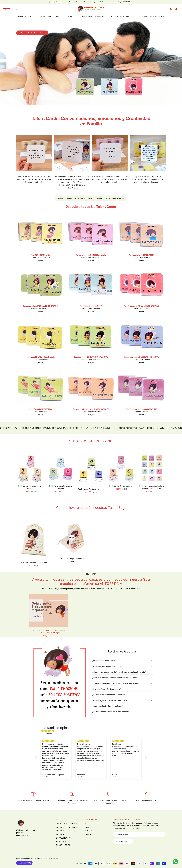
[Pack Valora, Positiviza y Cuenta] (91, 470)
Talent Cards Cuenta (141, 360)
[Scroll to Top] (177, 856)
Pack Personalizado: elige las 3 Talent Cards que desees (151, 487)
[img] (92, 731)
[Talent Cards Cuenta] (141, 335)
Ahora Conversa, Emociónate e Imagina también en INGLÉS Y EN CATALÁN (91, 198)
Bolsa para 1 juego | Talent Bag (72, 559)
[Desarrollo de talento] (91, 8)
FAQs (87, 827)
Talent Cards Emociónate (91, 257)
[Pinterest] (72, 863)
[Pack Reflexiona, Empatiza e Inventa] (61, 468)
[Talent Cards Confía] (40, 386)
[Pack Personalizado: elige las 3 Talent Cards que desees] (152, 468)
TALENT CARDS (24, 17)
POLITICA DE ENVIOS (65, 831)
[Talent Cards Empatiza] (91, 283)
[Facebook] (77, 863)
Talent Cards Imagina (141, 257)
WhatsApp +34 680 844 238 (124, 2)
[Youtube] (85, 863)
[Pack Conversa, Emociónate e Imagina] (30, 468)
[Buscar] (16, 8)
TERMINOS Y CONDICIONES (68, 824)
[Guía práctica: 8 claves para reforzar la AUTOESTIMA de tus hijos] (48, 610)
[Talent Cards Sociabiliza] (91, 386)
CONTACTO (89, 831)
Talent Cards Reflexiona (40, 308)
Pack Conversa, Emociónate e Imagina (30, 487)
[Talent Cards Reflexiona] (40, 284)
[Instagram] (81, 863)
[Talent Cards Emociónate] (91, 233)
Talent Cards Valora (40, 360)
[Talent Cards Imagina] (141, 233)
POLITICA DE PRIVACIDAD (67, 827)
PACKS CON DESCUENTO (50, 17)
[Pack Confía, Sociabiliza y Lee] (121, 468)
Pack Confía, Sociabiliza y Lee (121, 486)
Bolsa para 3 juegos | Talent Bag (34, 562)
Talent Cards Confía (40, 412)
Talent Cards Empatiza (91, 308)
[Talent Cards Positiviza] (91, 335)
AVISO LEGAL (61, 841)
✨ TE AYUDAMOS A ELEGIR (150, 17)
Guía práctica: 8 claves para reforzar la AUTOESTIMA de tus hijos (49, 631)
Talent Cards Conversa (40, 257)
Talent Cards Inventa (141, 309)
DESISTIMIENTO (63, 845)
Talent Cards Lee (141, 412)
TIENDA (88, 834)
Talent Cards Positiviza (91, 360)
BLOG (87, 824)
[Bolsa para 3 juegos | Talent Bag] (33, 539)
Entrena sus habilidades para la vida (32, 33)
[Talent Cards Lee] (141, 386)
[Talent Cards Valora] (40, 335)
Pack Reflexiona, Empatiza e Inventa (60, 487)
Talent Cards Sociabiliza (91, 412)
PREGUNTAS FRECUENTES (93, 17)
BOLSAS (71, 17)
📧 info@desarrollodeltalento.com (100, 2)
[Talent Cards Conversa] (40, 233)
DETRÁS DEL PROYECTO (121, 17)
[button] (175, 8)
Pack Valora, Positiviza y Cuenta (91, 489)
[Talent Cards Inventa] (141, 284)
